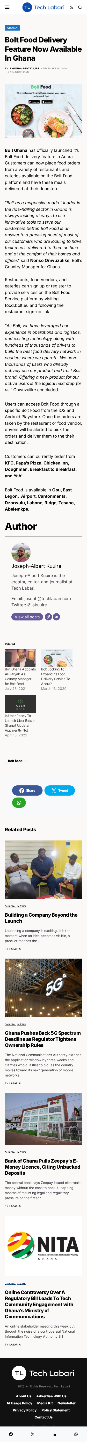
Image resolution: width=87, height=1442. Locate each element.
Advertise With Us (51, 1396)
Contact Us (44, 1417)
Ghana (12, 27)
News (21, 906)
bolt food (15, 761)
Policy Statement (56, 1410)
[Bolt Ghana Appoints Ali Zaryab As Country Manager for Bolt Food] (20, 658)
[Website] (48, 616)
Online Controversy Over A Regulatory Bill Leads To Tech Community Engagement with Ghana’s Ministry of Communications (39, 1304)
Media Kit (45, 1403)
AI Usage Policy (19, 1403)
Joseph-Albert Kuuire (36, 566)
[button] (7, 7)
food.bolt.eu (17, 305)
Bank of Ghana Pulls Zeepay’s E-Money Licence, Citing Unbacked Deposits (42, 1167)
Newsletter (67, 1403)
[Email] (56, 616)
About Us (23, 1396)
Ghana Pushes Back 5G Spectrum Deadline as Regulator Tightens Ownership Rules (43, 1039)
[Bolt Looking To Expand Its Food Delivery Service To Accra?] (56, 658)
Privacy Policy (25, 1410)
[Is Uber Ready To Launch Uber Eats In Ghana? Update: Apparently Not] (20, 704)
